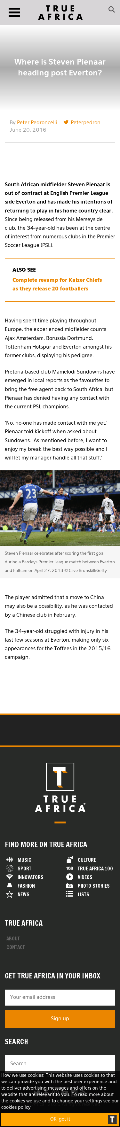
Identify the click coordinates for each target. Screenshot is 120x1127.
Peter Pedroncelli (37, 123)
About (13, 938)
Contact (15, 947)
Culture (87, 860)
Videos (85, 877)
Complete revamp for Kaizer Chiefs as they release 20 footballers (57, 285)
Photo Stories (94, 886)
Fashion (26, 886)
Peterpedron (85, 123)
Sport (24, 868)
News (23, 894)
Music (24, 860)
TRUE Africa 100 (95, 868)
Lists (83, 894)
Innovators (31, 877)
